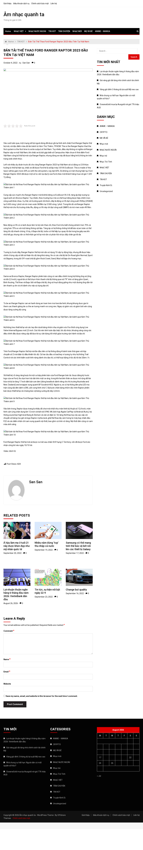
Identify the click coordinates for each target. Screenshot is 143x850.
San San (26, 63)
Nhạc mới (104, 144)
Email (6, 671)
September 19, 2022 (44, 550)
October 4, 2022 (10, 63)
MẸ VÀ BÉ (88, 31)
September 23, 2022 (44, 597)
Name (6, 659)
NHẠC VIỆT (19, 31)
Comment (8, 630)
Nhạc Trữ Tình (106, 162)
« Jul (99, 776)
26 (112, 763)
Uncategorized (106, 191)
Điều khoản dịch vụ (21, 3)
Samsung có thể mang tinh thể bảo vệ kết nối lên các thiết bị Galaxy (78, 546)
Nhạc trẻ (103, 156)
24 (100, 763)
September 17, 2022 (75, 553)
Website (7, 684)
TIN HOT (52, 31)
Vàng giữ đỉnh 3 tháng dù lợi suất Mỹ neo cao (119, 89)
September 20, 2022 (12, 553)
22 (130, 757)
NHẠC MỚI (77, 31)
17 (100, 757)
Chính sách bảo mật (40, 3)
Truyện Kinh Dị (106, 185)
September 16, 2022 (75, 593)
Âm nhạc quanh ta (23, 14)
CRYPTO (103, 132)
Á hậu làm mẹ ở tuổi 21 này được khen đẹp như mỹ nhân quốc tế (16, 546)
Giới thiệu (7, 3)
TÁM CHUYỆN (64, 31)
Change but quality (76, 589)
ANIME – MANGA (102, 31)
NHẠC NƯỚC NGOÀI (37, 31)
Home (8, 31)
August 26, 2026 (10, 603)
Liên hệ (54, 3)
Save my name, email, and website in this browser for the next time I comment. (42, 696)
